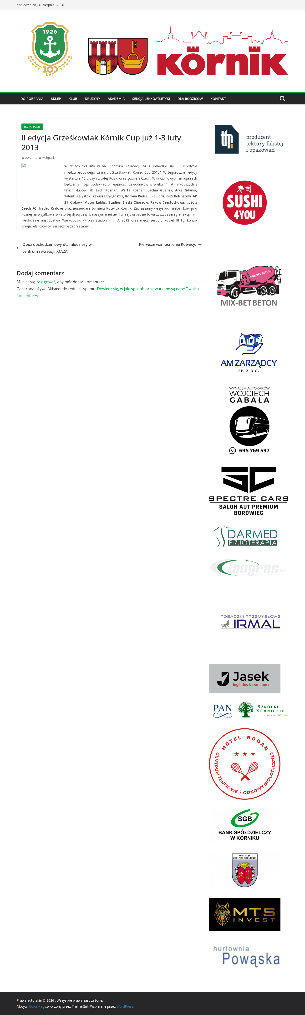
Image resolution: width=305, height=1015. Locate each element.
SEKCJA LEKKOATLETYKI (151, 98)
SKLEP (56, 98)
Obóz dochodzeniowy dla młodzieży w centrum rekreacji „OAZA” (57, 248)
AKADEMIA (116, 98)
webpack (48, 158)
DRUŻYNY (92, 98)
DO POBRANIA (31, 98)
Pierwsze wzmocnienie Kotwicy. (167, 244)
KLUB (73, 98)
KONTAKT (218, 98)
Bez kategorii (32, 126)
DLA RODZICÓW (190, 98)
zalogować (45, 281)
